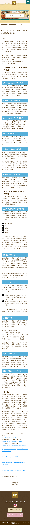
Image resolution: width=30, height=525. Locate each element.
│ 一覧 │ (15, 483)
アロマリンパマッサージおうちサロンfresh (18, 522)
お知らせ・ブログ (12, 24)
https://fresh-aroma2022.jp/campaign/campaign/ (14, 445)
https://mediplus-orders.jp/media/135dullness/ (14, 470)
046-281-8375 (17, 501)
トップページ (4, 24)
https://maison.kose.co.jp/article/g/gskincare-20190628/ (14, 463)
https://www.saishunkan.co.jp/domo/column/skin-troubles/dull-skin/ (15, 450)
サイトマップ (13, 518)
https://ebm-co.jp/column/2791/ (10, 456)
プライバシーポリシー (21, 518)
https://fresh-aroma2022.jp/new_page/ (12, 441)
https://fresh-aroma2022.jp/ (9, 437)
